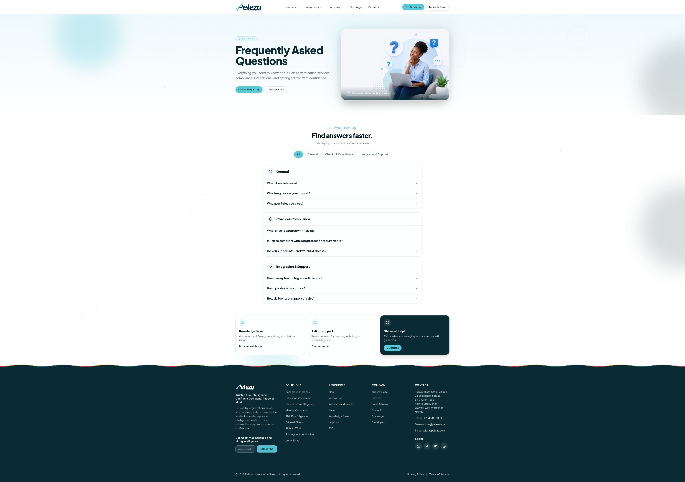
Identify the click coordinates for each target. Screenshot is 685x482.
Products (290, 7)
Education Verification (298, 398)
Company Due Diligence (300, 404)
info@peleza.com (435, 424)
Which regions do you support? (288, 193)
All (298, 154)
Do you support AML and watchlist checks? (296, 251)
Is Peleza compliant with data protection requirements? (305, 241)
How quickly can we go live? (286, 288)
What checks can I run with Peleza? (290, 230)
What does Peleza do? (282, 183)
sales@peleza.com (434, 430)
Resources (312, 7)
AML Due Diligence (297, 416)
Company (334, 7)
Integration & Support (374, 154)
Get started (415, 7)
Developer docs (276, 89)
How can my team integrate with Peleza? (294, 278)
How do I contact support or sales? (291, 298)
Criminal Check (294, 422)
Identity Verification (297, 410)
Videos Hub (335, 398)
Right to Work (293, 428)
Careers (376, 398)
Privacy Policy (415, 474)
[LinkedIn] (418, 446)
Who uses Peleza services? (285, 203)
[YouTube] (435, 446)
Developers (379, 422)
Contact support (246, 89)
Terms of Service (439, 474)
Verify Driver (439, 7)
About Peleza (380, 391)
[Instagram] (444, 446)
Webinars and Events (341, 404)
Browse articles (249, 346)
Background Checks (298, 391)
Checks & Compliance (339, 154)
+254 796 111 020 (434, 418)
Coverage (356, 7)
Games (333, 410)
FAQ (331, 428)
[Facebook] (427, 446)
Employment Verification (300, 434)
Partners (373, 7)
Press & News (380, 404)
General (313, 154)
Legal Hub (335, 422)
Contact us (318, 346)
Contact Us (378, 410)
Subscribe (266, 448)
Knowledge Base (339, 416)
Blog (331, 391)
